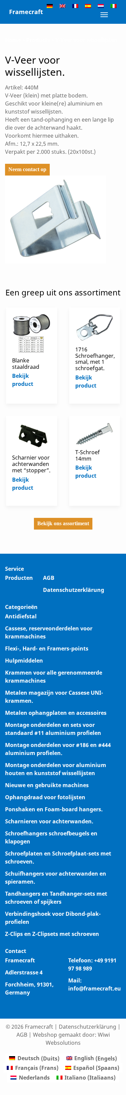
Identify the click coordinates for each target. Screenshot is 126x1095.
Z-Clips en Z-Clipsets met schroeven (52, 934)
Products (38, 40)
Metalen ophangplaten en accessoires (56, 712)
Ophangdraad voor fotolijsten (45, 797)
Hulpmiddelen (24, 660)
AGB (48, 577)
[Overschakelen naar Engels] (62, 5)
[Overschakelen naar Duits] (49, 5)
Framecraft (26, 12)
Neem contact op (27, 169)
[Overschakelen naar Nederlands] (100, 5)
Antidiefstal (21, 616)
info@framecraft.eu (94, 988)
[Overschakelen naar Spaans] (88, 5)
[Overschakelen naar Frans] (75, 5)
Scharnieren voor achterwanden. (49, 821)
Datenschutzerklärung (73, 590)
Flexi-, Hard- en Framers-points (46, 648)
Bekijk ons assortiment (63, 523)
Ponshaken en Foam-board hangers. (54, 809)
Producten (19, 577)
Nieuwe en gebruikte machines (47, 785)
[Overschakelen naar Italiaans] (113, 5)
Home (13, 40)
